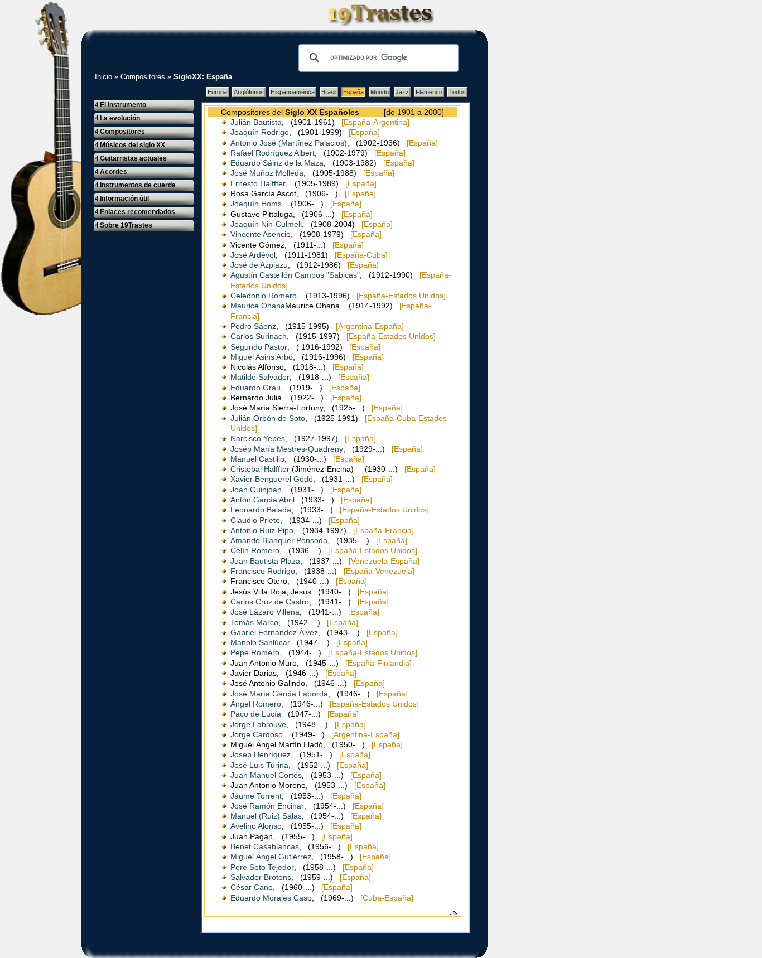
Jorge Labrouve (258, 724)
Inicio (103, 76)
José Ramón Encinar (267, 805)
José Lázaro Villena (265, 611)
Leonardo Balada (260, 509)
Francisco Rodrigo (262, 571)
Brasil (328, 92)
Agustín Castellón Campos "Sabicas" (295, 274)
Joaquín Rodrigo (259, 132)
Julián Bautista (256, 122)
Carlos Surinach (258, 336)
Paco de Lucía (255, 713)
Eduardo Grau (255, 387)
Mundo (379, 92)
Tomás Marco (254, 622)
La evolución (117, 118)
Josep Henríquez (260, 754)
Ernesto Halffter (258, 183)
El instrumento (120, 105)
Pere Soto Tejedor (262, 867)
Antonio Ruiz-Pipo (261, 530)
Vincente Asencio (260, 234)
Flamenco (429, 92)
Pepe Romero (254, 652)
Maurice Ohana (257, 305)
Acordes (111, 172)
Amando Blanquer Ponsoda (278, 540)
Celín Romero (254, 550)
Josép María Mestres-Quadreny (286, 448)
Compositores (142, 76)
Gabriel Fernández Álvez (274, 632)
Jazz (402, 92)
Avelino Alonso (256, 825)
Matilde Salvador (260, 376)
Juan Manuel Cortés (266, 775)
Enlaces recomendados (135, 212)
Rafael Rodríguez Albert (272, 152)
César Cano (251, 887)
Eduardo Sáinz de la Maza (277, 162)
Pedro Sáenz (253, 326)
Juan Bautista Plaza (265, 561)
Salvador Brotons (260, 877)
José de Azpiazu (259, 264)
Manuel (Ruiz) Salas (266, 815)
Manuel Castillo (257, 458)
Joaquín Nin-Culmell (266, 224)
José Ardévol (253, 254)
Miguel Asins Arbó (261, 356)
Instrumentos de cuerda (135, 185)
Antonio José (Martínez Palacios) (288, 142)
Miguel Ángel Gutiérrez (270, 856)
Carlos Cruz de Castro (269, 601)
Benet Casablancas (264, 846)
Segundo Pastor (258, 346)
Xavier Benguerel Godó (271, 479)
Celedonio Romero (263, 295)
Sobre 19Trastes (123, 225)
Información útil (122, 198)
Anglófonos (249, 92)
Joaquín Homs (256, 203)
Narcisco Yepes (257, 438)
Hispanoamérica (293, 92)
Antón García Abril (262, 499)
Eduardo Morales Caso (271, 897)
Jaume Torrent (256, 795)
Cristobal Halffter (260, 469)
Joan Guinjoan (256, 489)
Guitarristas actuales (131, 158)
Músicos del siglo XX (130, 145)
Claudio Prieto (255, 520)
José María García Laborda (279, 693)
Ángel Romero (255, 703)
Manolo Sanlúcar (260, 642)
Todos (457, 92)
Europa (217, 92)
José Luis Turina (259, 765)
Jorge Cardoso (256, 734)
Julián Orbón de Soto (267, 418)
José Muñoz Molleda (266, 172)
